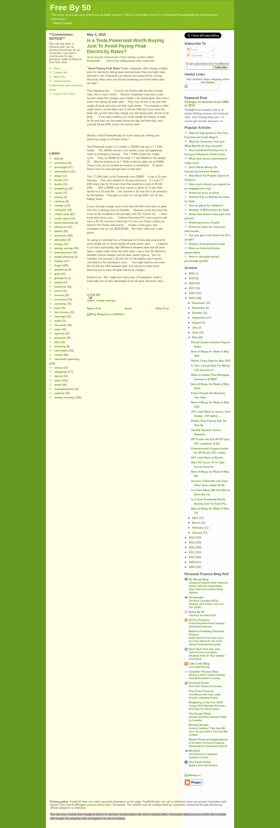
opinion (59, 333)
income (59, 295)
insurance (60, 299)
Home (56, 68)
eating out (60, 226)
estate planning (64, 256)
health (58, 282)
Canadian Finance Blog (203, 671)
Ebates (210, 82)
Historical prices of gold (204, 222)
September (199, 317)
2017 (192, 288)
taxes (57, 380)
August (197, 322)
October (197, 312)
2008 (192, 567)
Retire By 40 (196, 612)
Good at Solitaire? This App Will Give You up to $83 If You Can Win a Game (208, 731)
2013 (192, 542)
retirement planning (66, 359)
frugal (58, 265)
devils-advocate (64, 222)
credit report (62, 218)
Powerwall (93, 60)
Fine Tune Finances (201, 691)
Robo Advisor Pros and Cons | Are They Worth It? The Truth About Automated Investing (206, 641)
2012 (192, 547)
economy (60, 235)
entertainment (63, 252)
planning (60, 346)
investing (60, 303)
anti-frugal (60, 167)
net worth (60, 325)
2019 (192, 278)
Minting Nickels (198, 724)
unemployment (63, 389)
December (199, 303)
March (196, 522)
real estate (60, 350)
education (60, 239)
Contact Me (60, 72)
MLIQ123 (194, 750)
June (195, 332)
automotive (61, 171)
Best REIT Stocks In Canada (205, 686)
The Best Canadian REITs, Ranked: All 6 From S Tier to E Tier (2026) (206, 604)
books (58, 184)
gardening (60, 269)
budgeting (60, 188)
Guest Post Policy (64, 93)
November (199, 307)
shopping (60, 371)
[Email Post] (128, 297)
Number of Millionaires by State (209, 209)
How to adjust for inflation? (206, 205)
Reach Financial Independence (208, 739)
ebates (58, 231)
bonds (58, 180)
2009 (192, 562)
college (59, 205)
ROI (56, 158)
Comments (196, 55)
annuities (60, 162)
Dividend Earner (199, 682)
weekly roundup (64, 397)
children (59, 201)
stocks (58, 376)
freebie (58, 261)
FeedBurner (222, 63)
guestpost (60, 278)
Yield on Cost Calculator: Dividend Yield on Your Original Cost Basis (206, 655)
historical (60, 286)
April (195, 517)
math (57, 320)
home (57, 290)
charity (58, 197)
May (195, 337)
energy (58, 244)
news (57, 329)
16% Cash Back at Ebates (207, 457)
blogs (57, 175)
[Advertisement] (61, 123)
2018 (192, 283)
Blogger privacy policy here (93, 804)
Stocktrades (196, 597)
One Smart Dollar (200, 762)
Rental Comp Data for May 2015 (211, 360)
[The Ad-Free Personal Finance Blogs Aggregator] (207, 775)
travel (57, 384)
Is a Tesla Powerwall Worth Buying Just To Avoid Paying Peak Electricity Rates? (125, 46)
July (195, 327)
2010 (192, 557)
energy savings (64, 248)
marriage (60, 316)
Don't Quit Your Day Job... (205, 649)
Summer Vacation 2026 (202, 615)
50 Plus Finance (199, 620)
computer (60, 209)
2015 (192, 298)
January (197, 532)
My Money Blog (198, 579)
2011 (192, 552)
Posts (193, 49)
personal (59, 337)
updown (59, 393)
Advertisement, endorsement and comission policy (66, 85)
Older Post (162, 308)
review (58, 367)
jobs (57, 308)
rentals (58, 354)
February (198, 527)
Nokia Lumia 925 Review (203, 765)
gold (57, 273)
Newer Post (94, 308)
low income (61, 312)
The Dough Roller (200, 713)
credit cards (61, 214)
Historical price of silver (204, 192)
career (58, 192)
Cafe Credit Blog (199, 663)
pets (57, 342)
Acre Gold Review (199, 667)
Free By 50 (70, 7)
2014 (192, 537)
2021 (192, 273)
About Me (59, 76)
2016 (192, 293)
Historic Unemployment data (207, 243)
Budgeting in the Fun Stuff (205, 702)
